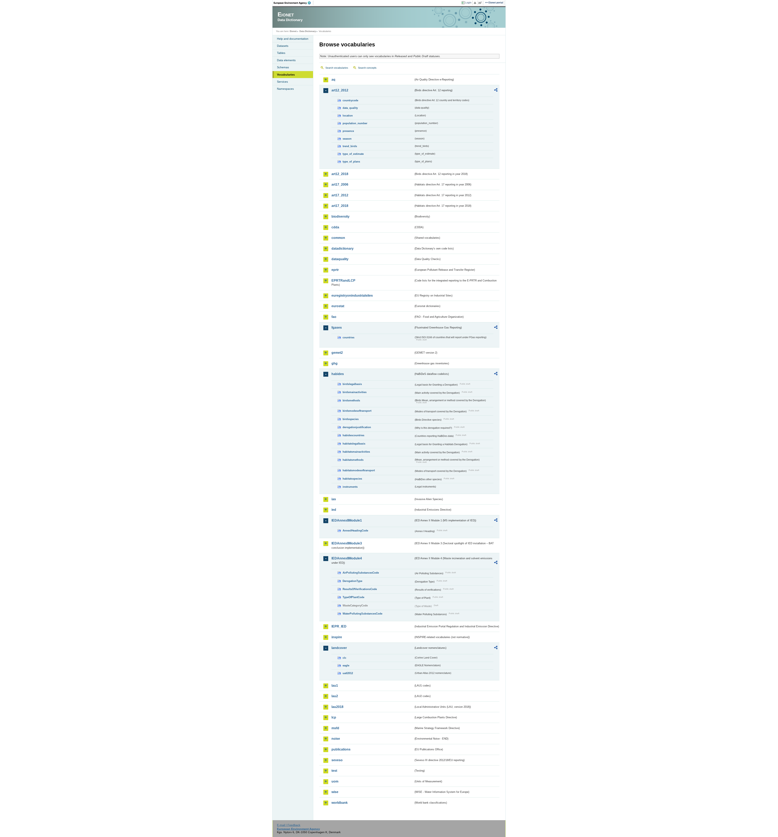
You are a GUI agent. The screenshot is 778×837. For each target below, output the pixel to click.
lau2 (334, 696)
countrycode (350, 100)
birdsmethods (351, 400)
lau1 (334, 685)
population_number (355, 123)
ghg (334, 363)
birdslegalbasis (352, 384)
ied (333, 509)
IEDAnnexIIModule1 (346, 520)
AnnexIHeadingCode (355, 530)
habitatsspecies (352, 478)
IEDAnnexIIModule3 (346, 543)
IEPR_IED (338, 626)
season (347, 138)
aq (333, 79)
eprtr (335, 270)
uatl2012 (348, 673)
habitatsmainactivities (356, 451)
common (338, 237)
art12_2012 (339, 90)
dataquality (339, 259)
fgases (336, 327)
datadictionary (342, 248)
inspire (336, 637)
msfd (335, 728)
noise (335, 738)
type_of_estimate (353, 153)
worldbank (339, 802)
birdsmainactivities (355, 392)
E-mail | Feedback (288, 825)
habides (337, 374)
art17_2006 (339, 184)
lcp (333, 717)
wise (334, 792)
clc (344, 657)
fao (333, 317)
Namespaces (285, 88)
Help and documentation (292, 38)
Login (468, 2)
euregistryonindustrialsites (352, 295)
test (334, 770)
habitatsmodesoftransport (359, 470)
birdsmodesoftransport (357, 410)
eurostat (337, 306)
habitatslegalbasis (354, 443)
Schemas (283, 67)
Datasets (282, 45)
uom (334, 781)
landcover (339, 648)
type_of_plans (351, 161)
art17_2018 (339, 205)
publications (341, 749)
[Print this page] (475, 3)
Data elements (286, 60)
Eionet (293, 31)
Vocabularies (286, 74)
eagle (346, 665)
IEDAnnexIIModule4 (346, 558)
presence (348, 131)
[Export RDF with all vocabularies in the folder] (495, 90)
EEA (293, 3)
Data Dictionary (307, 31)
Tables (281, 53)
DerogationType (352, 581)
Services (282, 81)
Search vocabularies (336, 68)
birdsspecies (351, 419)
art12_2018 (339, 174)
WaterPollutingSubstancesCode (362, 613)
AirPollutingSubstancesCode (361, 572)
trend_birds (350, 146)
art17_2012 (339, 195)
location (348, 115)
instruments (350, 486)
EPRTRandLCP (343, 280)
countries (348, 337)
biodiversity (340, 216)
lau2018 (337, 707)
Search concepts (367, 68)
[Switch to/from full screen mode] (481, 3)
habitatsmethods (353, 459)
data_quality (350, 107)
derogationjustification (357, 427)
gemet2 (337, 352)
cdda (335, 227)
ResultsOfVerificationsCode (360, 589)
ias (333, 499)
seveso (337, 760)
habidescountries (353, 435)
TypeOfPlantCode (353, 597)
